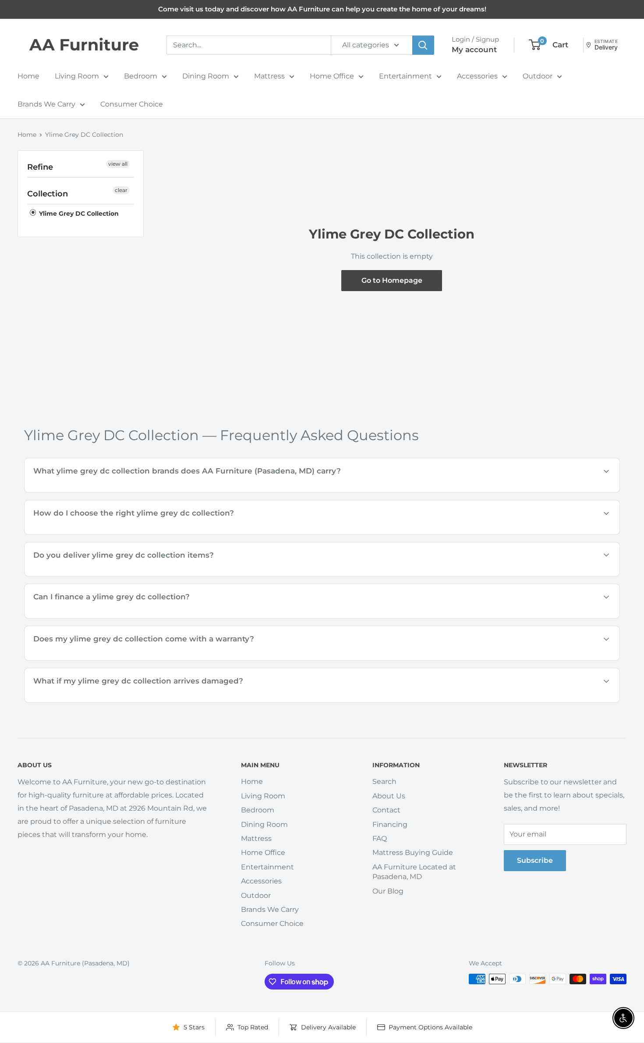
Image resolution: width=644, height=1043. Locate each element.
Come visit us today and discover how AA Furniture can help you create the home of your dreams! (322, 9)
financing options (110, 617)
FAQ (379, 838)
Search (384, 781)
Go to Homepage (391, 280)
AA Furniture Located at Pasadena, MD (414, 872)
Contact (386, 810)
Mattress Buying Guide (412, 852)
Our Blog (387, 891)
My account (474, 49)
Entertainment (405, 76)
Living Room (77, 76)
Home (28, 76)
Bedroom (140, 76)
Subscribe (535, 860)
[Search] (423, 45)
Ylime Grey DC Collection (84, 135)
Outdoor (537, 76)
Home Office (332, 76)
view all (117, 163)
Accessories (477, 76)
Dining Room (205, 76)
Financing (389, 824)
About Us (388, 796)
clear (121, 190)
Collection (47, 194)
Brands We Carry (46, 104)
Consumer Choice (131, 104)
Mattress (269, 76)
